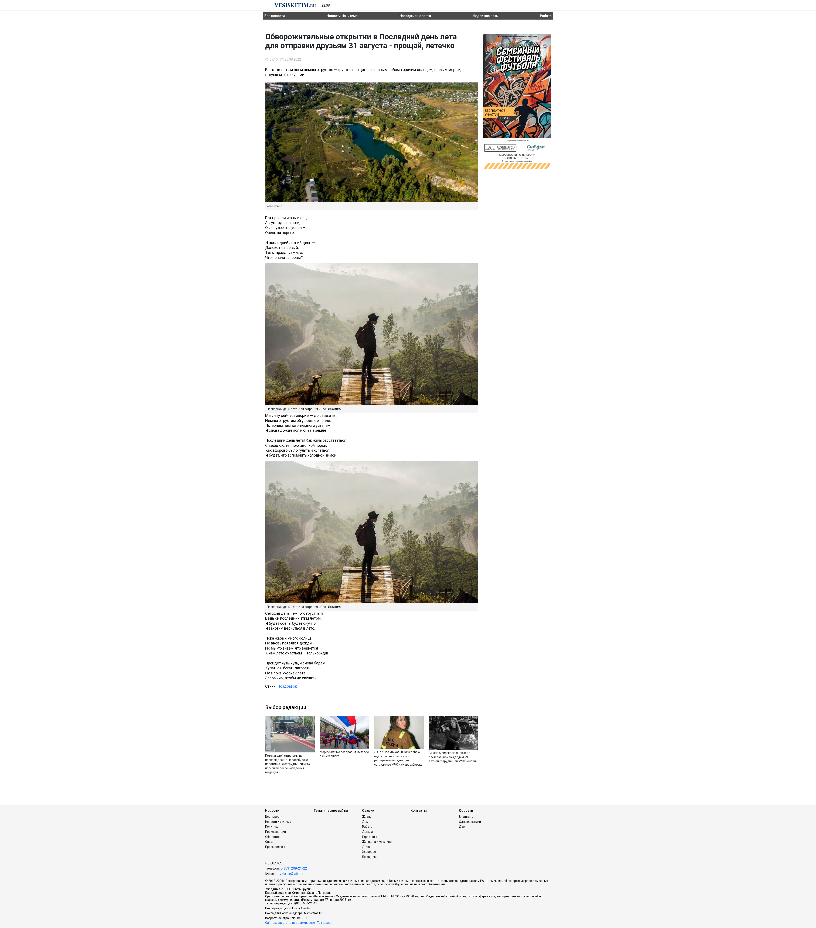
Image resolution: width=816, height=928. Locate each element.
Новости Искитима (342, 16)
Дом (365, 821)
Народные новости (415, 16)
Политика (272, 826)
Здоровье (369, 851)
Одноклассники (470, 821)
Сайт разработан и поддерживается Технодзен (298, 922)
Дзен (462, 826)
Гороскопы (369, 837)
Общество (272, 837)
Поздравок (287, 686)
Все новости (274, 16)
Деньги (367, 831)
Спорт (269, 841)
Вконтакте (466, 816)
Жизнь (366, 816)
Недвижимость (485, 16)
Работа (546, 16)
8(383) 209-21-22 (293, 868)
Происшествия (275, 831)
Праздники (369, 856)
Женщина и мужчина (377, 841)
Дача (366, 847)
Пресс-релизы (275, 847)
